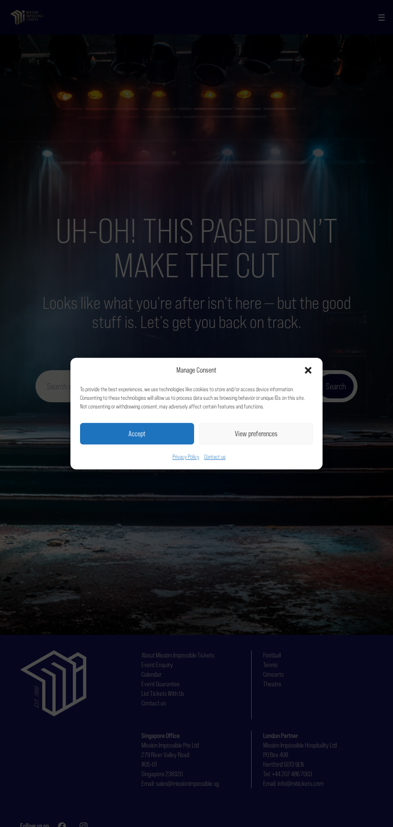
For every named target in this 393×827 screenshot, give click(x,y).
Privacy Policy (186, 456)
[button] (308, 370)
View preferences (256, 434)
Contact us (215, 456)
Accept (137, 434)
